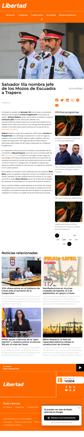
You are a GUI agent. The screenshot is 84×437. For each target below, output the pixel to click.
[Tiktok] (74, 390)
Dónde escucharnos (67, 15)
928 (64, 244)
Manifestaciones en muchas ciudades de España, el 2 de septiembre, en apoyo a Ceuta (58, 290)
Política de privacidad (23, 422)
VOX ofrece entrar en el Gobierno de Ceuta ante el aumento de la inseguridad (21, 290)
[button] (42, 19)
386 (74, 235)
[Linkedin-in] (70, 387)
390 (76, 240)
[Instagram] (70, 390)
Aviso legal (7, 422)
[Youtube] (66, 390)
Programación (37, 15)
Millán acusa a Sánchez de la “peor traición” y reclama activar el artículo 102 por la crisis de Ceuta (21, 342)
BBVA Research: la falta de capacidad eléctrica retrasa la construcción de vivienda (58, 342)
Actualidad (51, 15)
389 (70, 240)
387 (57, 240)
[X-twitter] (74, 387)
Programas (23, 15)
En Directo (10, 15)
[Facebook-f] (66, 387)
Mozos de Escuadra (9, 129)
